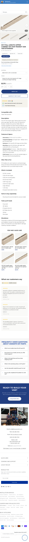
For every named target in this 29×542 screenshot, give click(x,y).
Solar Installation (11, 496)
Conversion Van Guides (5, 514)
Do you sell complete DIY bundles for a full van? (15, 373)
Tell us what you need (16, 434)
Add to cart (14, 91)
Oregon (8, 507)
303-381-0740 (15, 431)
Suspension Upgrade (12, 500)
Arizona (22, 505)
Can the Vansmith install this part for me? (15, 368)
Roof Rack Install (3, 500)
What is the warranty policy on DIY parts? (15, 363)
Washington (2, 507)
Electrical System (20, 496)
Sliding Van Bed (12, 498)
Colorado (10, 505)
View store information (6, 65)
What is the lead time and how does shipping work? (14, 359)
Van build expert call (15, 441)
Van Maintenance (13, 518)
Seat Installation (21, 500)
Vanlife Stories (21, 518)
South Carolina (3, 509)
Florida (17, 505)
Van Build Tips (3, 516)
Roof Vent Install (3, 496)
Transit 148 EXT (5, 56)
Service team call (15, 443)
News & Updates (10, 519)
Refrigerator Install (4, 498)
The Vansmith (7, 537)
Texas (14, 505)
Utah (26, 505)
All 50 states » (3, 505)
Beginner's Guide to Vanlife (17, 514)
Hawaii (21, 507)
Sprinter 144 (4, 53)
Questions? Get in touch (14, 96)
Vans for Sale (3, 519)
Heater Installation (4, 494)
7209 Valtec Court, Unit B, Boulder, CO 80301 (14, 448)
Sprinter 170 (12, 53)
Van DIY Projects (10, 516)
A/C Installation (20, 494)
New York (13, 507)
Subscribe (14, 482)
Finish (2, 75)
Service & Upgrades (4, 518)
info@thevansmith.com (16, 429)
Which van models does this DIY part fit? (15, 348)
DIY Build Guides (19, 516)
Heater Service (12, 494)
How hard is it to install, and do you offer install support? (15, 353)
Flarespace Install (21, 498)
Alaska (17, 507)
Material (3, 70)
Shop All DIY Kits (14, 398)
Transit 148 (20, 53)
